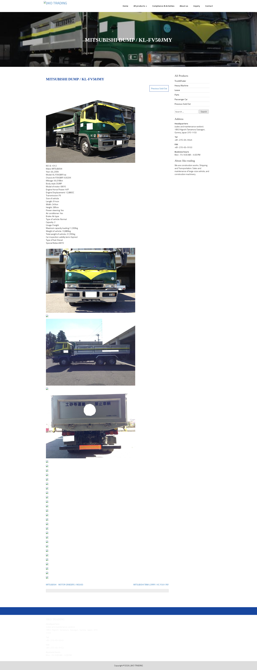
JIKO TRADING (137, 665)
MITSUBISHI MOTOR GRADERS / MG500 (64, 584)
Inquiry (196, 5)
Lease (177, 90)
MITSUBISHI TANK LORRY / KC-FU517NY (151, 584)
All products (139, 5)
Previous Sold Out (159, 88)
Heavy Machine (181, 85)
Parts (177, 94)
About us (184, 5)
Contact (209, 5)
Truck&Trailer (180, 80)
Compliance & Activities (163, 5)
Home (125, 5)
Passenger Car (181, 99)
